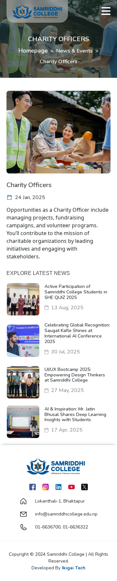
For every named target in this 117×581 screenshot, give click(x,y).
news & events (74, 50)
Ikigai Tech (73, 568)
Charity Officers (58, 61)
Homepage (33, 50)
